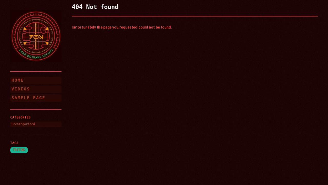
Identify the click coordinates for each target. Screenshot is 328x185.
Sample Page (28, 97)
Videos (21, 89)
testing (19, 150)
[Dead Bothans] (35, 36)
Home (18, 80)
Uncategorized (23, 124)
